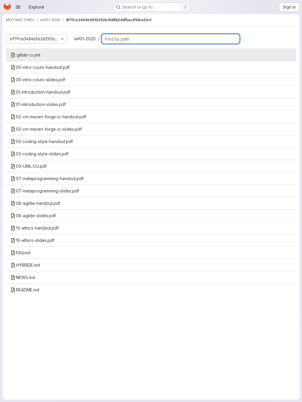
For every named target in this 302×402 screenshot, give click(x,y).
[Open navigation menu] (18, 7)
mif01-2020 (85, 38)
